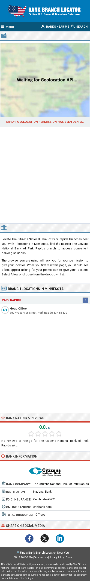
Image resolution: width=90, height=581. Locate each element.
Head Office (18, 308)
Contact (70, 557)
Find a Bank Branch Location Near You (44, 552)
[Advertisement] (45, 175)
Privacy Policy (56, 557)
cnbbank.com (42, 507)
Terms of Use (41, 557)
